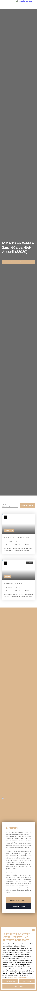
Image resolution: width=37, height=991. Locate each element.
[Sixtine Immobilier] (26, 4)
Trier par (4, 504)
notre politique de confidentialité (21, 977)
